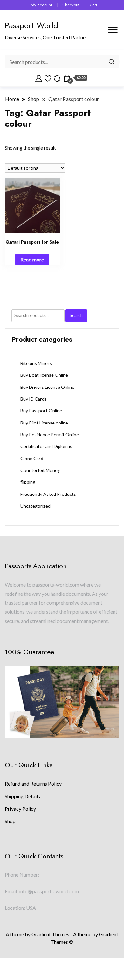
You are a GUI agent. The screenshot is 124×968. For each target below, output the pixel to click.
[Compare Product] (57, 77)
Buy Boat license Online (44, 375)
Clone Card (31, 458)
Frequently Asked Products (48, 494)
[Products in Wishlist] (48, 77)
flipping (27, 482)
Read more (32, 259)
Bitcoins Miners (36, 363)
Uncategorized (35, 506)
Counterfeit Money (40, 470)
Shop (10, 821)
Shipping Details (22, 796)
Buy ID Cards (33, 399)
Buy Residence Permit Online (49, 434)
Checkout (70, 5)
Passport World (31, 25)
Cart (93, 5)
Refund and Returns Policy (33, 783)
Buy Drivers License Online (47, 387)
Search (76, 315)
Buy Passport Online (41, 410)
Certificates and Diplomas (46, 446)
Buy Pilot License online (44, 422)
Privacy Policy (20, 809)
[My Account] (38, 77)
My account (41, 5)
